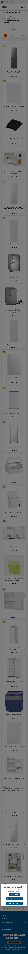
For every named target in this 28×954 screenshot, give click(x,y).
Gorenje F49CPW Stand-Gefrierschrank (14, 106)
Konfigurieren (14, 894)
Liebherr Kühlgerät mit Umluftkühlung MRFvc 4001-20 (14, 648)
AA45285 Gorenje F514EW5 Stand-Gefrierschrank (14, 682)
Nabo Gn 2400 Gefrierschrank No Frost (14, 844)
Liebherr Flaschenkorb (14, 479)
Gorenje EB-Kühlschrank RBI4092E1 (14, 778)
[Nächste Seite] (22, 35)
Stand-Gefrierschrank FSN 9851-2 (14, 244)
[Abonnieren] (23, 908)
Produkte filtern (15, 29)
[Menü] (10, 6)
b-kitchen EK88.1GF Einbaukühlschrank (14, 746)
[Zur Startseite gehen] (4, 6)
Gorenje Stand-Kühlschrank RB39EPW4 (14, 378)
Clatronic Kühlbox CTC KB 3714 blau (14, 714)
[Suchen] (18, 6)
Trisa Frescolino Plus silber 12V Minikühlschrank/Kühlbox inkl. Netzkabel (14, 311)
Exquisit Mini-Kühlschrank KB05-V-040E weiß (14, 172)
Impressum (18, 891)
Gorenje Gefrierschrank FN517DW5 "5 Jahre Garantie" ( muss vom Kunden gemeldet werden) (14, 209)
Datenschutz (11, 891)
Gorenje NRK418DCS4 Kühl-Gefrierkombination (14, 72)
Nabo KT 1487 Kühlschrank (14, 614)
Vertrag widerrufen (14, 942)
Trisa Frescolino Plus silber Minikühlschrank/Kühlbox (14, 276)
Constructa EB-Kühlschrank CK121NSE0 (14, 812)
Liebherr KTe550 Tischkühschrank (14, 876)
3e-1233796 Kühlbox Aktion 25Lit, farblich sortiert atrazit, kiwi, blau (14, 579)
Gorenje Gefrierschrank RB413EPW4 (14, 447)
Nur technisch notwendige (14, 898)
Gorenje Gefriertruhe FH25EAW (14, 513)
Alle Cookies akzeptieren (14, 903)
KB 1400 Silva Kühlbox (14, 546)
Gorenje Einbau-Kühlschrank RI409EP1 (14, 413)
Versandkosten (6, 947)
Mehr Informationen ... (16, 889)
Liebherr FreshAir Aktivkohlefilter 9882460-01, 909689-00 (14, 139)
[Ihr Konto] (21, 6)
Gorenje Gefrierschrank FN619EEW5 (14, 344)
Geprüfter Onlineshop (10, 2)
